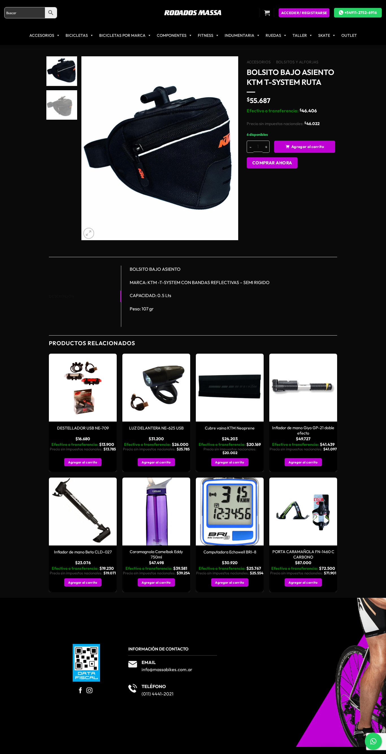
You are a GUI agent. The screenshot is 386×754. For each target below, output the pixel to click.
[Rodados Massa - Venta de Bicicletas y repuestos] (193, 13)
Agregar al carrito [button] (82, 462)
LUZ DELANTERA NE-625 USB (156, 428)
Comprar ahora (272, 163)
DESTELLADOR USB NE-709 (83, 428)
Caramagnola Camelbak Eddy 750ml (156, 554)
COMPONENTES (172, 35)
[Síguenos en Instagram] (89, 691)
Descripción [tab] (61, 296)
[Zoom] (88, 233)
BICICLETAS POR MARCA (122, 35)
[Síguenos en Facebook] (80, 691)
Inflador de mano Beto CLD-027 (83, 552)
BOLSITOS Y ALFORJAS (297, 62)
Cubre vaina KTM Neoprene (230, 428)
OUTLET (349, 35)
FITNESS (205, 35)
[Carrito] (267, 13)
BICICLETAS (77, 35)
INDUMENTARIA (239, 35)
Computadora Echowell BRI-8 (229, 552)
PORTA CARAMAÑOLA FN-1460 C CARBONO (303, 554)
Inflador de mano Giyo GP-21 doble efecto (303, 430)
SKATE (324, 35)
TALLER (299, 35)
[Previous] (91, 148)
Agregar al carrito (307, 146)
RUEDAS (273, 35)
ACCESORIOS (41, 35)
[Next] (228, 148)
